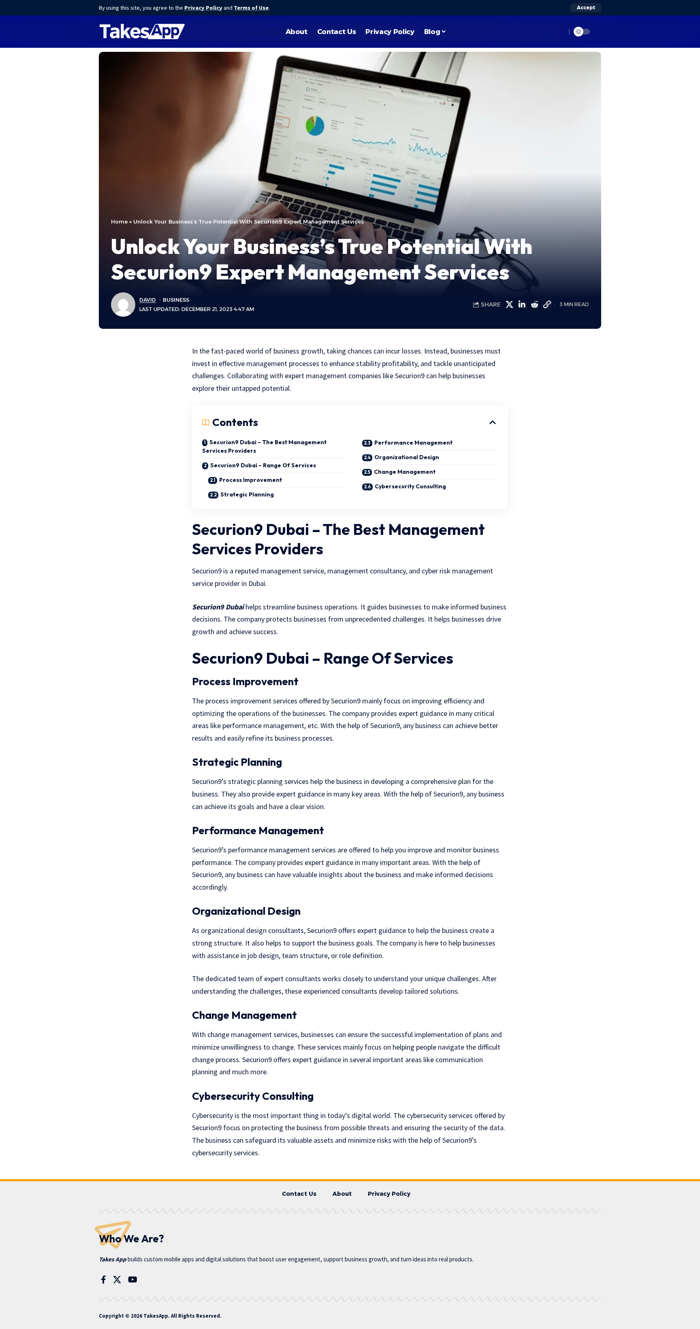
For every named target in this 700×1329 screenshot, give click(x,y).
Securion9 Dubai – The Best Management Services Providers (264, 446)
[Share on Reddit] (534, 304)
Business (176, 300)
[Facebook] (103, 1279)
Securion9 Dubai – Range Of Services (263, 465)
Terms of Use (251, 7)
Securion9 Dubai (218, 606)
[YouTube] (132, 1279)
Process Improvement (250, 479)
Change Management (404, 471)
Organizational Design (407, 457)
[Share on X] (509, 304)
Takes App (112, 1259)
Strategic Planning (247, 494)
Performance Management (413, 442)
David (147, 300)
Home (119, 221)
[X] (117, 1279)
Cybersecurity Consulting (411, 486)
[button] (586, 7)
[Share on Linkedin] (521, 304)
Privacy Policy (203, 7)
